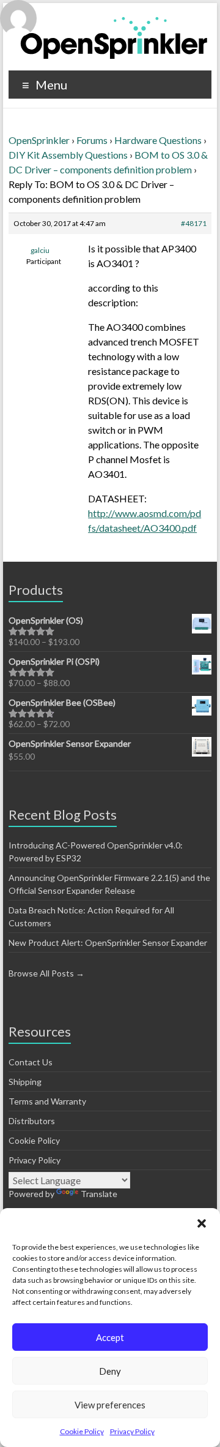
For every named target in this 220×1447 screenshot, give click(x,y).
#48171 (194, 223)
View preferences (110, 1404)
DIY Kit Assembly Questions (68, 155)
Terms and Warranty (47, 1101)
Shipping (25, 1081)
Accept (110, 1337)
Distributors (32, 1121)
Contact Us (31, 1062)
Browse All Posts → (46, 973)
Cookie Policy (82, 1431)
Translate (99, 1193)
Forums (92, 140)
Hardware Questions (158, 140)
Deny (110, 1371)
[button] (202, 1223)
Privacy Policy (132, 1431)
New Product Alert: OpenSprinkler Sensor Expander (108, 942)
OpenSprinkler (39, 140)
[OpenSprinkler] (114, 37)
